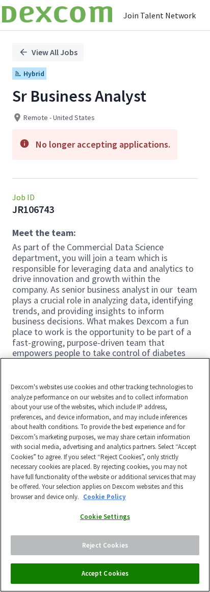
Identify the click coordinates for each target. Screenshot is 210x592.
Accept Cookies (105, 573)
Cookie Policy (104, 496)
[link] (57, 15)
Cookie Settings (105, 516)
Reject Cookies (105, 545)
